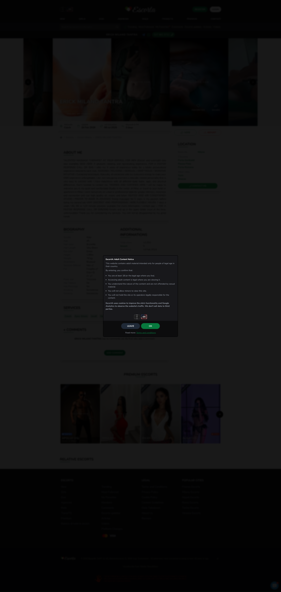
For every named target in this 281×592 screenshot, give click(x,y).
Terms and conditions (146, 332)
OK (150, 326)
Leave (130, 326)
